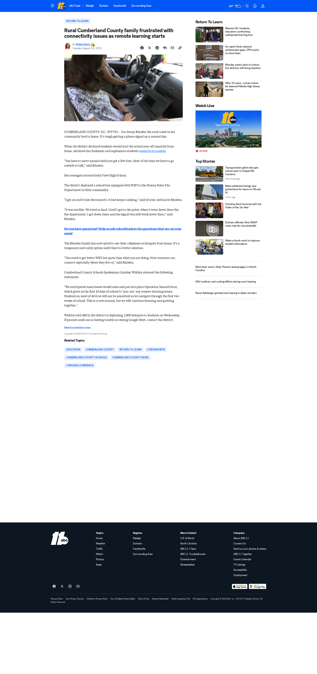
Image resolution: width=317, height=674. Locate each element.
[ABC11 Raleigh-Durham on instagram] (70, 586)
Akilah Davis (83, 44)
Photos (100, 559)
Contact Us (239, 543)
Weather (100, 543)
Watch (99, 554)
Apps (99, 564)
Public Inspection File (180, 599)
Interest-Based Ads (160, 599)
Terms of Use (143, 599)
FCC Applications (200, 599)
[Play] (228, 129)
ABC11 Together (242, 554)
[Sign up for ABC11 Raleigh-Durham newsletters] (78, 586)
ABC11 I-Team (188, 549)
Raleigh (90, 5)
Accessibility (240, 570)
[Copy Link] (180, 48)
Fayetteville (119, 5)
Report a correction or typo (77, 327)
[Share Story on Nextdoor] (165, 48)
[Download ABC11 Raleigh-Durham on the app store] (240, 586)
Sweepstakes (187, 564)
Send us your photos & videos (249, 549)
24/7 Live (74, 5)
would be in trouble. (152, 151)
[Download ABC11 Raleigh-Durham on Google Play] (257, 586)
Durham (103, 5)
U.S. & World (187, 538)
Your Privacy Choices (75, 599)
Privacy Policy (57, 599)
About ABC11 (241, 538)
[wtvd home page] (59, 538)
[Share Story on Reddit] (157, 48)
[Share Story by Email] (172, 48)
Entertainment (188, 559)
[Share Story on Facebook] (142, 48)
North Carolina (188, 543)
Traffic (99, 549)
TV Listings (239, 564)
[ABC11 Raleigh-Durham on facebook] (54, 586)
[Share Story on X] (149, 48)
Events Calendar (242, 559)
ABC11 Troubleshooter (193, 554)
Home (99, 538)
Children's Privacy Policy (97, 599)
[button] (52, 5)
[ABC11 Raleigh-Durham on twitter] (62, 586)
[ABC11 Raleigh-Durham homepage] (61, 6)
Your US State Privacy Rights (122, 599)
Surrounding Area (141, 5)
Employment (240, 575)
